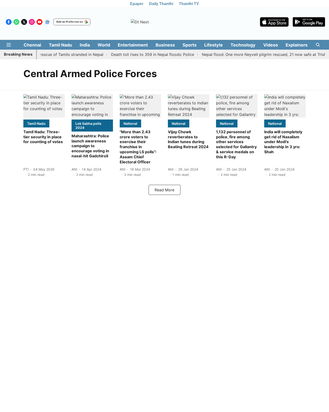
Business (165, 44)
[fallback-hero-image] (44, 106)
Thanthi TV (189, 4)
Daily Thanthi (161, 4)
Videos (270, 44)
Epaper (136, 4)
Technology (243, 44)
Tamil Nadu (60, 44)
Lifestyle (213, 44)
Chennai (32, 44)
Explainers (297, 44)
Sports (190, 44)
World (104, 44)
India (85, 44)
